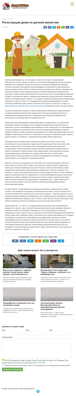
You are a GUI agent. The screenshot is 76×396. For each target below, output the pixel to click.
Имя (3, 330)
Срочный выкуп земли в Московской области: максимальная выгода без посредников (53, 306)
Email (27, 330)
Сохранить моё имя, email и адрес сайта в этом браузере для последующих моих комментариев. (37, 365)
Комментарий (7, 337)
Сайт (50, 330)
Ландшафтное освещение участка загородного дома (18, 304)
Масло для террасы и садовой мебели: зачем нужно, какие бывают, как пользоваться (17, 272)
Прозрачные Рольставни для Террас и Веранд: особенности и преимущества (55, 272)
